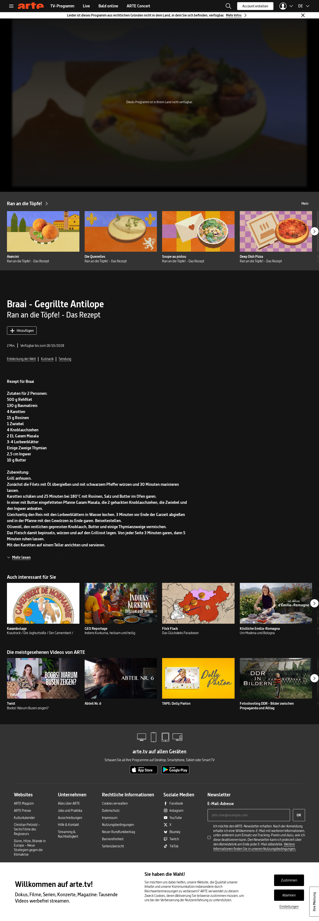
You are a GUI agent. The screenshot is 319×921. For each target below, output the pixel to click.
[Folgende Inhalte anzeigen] (314, 231)
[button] (228, 6)
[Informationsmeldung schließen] (303, 15)
